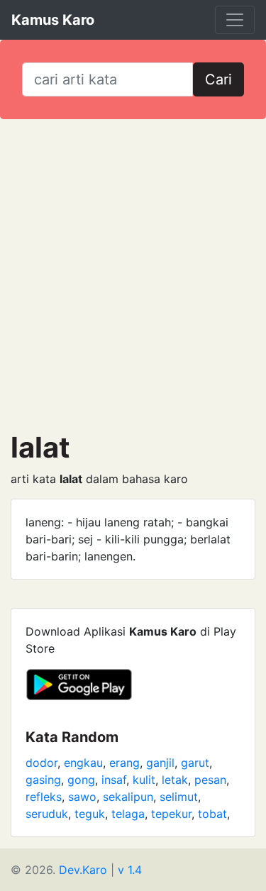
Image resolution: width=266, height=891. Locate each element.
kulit (144, 780)
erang (124, 763)
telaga (128, 814)
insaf (113, 780)
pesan (210, 780)
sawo (82, 797)
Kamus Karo (52, 19)
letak (175, 780)
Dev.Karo (83, 870)
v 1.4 (130, 870)
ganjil (160, 763)
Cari (218, 79)
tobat (212, 814)
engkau (83, 763)
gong (81, 780)
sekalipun (128, 797)
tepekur (171, 814)
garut (195, 763)
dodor (41, 763)
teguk (89, 814)
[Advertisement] (133, 275)
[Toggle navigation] (235, 20)
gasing (43, 780)
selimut (179, 797)
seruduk (47, 814)
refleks (44, 797)
